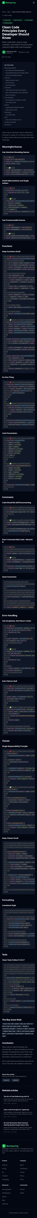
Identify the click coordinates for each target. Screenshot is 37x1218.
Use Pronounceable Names (13, 75)
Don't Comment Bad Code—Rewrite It (16, 92)
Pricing (4, 1168)
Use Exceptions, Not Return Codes (15, 100)
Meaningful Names (10, 68)
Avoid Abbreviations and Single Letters (17, 73)
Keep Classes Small (11, 110)
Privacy (22, 1176)
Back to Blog (8, 15)
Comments (7, 87)
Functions (7, 78)
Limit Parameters (10, 85)
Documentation (6, 1189)
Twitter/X (6, 1080)
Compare (5, 1176)
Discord (22, 1189)
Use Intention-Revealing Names (15, 70)
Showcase (5, 1204)
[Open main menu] (34, 3)
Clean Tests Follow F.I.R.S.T (13, 120)
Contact (22, 1172)
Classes (6, 105)
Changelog (5, 1179)
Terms (22, 1179)
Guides (4, 1196)
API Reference (6, 1193)
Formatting (7, 112)
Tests (5, 117)
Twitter (22, 1193)
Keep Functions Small (11, 80)
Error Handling (8, 97)
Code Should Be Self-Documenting (15, 90)
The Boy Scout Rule (10, 122)
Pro (3, 1172)
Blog (9, 12)
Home (4, 12)
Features (4, 1165)
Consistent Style (10, 115)
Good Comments (10, 95)
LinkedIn (15, 1080)
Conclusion (7, 124)
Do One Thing (9, 83)
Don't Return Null (10, 102)
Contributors (24, 1168)
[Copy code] (33, 157)
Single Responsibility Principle (14, 107)
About (22, 1165)
